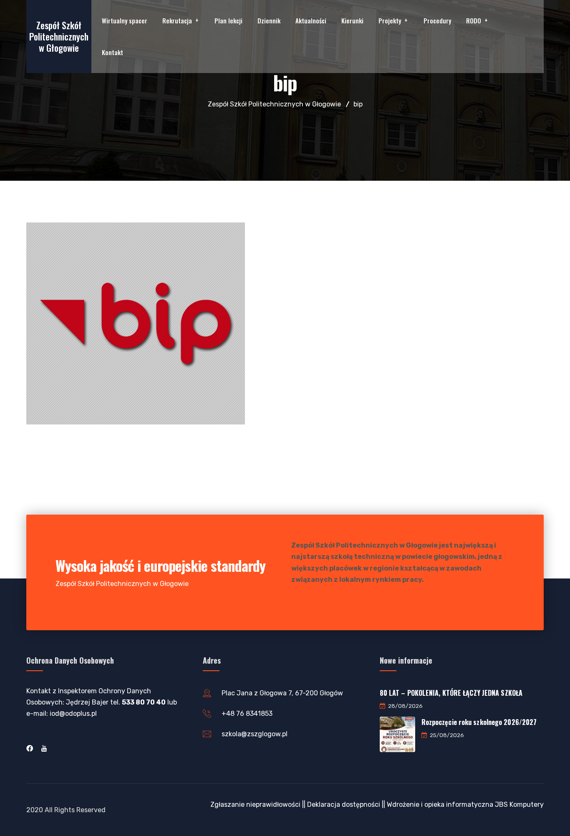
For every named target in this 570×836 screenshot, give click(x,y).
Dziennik (268, 20)
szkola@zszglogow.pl (255, 734)
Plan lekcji (228, 20)
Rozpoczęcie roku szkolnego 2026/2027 (479, 722)
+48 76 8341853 (247, 713)
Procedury (437, 20)
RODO (473, 20)
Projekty (389, 20)
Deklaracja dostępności (343, 804)
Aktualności (310, 20)
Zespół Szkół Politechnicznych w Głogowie (58, 36)
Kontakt (112, 52)
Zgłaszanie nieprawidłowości (255, 804)
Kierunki (352, 20)
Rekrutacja (177, 20)
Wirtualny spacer (124, 20)
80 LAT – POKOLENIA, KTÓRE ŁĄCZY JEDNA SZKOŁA (451, 693)
